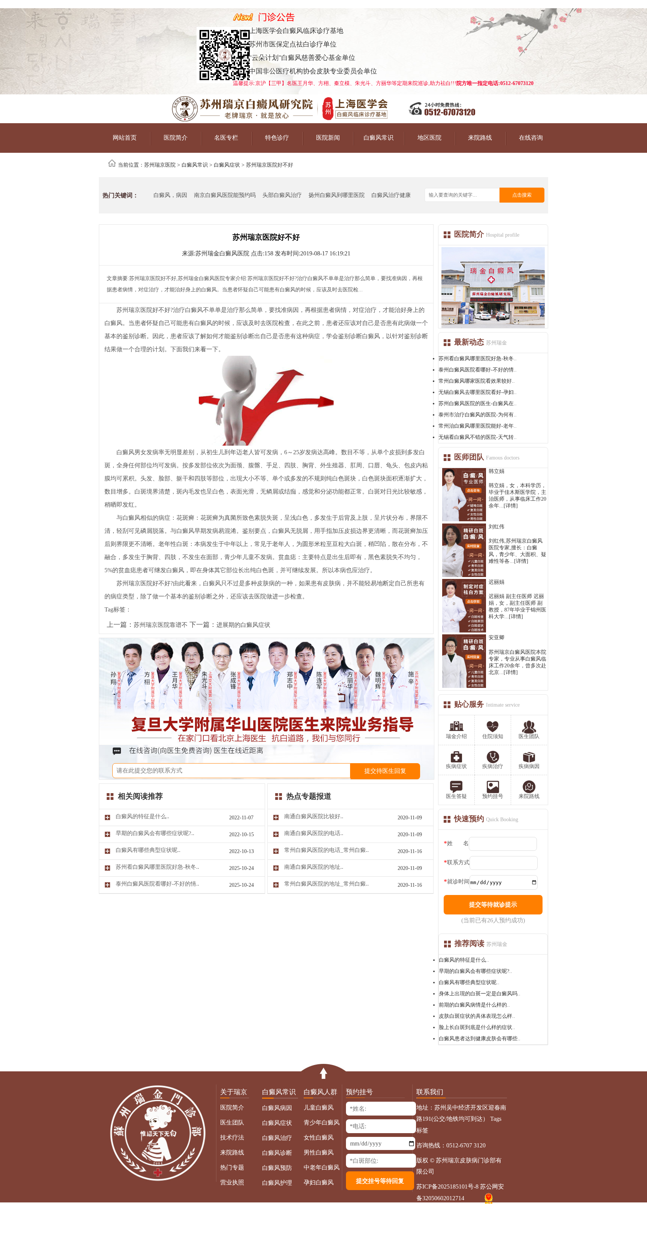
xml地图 (453, 1213)
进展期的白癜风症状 (243, 625)
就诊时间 (458, 881)
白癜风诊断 (277, 1153)
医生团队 (232, 1122)
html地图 (477, 1213)
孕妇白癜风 (319, 1182)
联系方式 (458, 862)
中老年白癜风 (322, 1167)
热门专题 (232, 1167)
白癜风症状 (227, 165)
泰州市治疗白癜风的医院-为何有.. (477, 415)
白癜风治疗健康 (391, 195)
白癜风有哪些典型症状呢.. (469, 982)
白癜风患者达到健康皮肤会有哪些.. (479, 1038)
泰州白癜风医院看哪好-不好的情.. (477, 370)
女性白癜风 (319, 1137)
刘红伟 (496, 527)
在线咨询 (531, 137)
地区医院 (429, 137)
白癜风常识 (379, 137)
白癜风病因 (277, 1108)
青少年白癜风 (322, 1122)
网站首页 (125, 137)
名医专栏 (226, 137)
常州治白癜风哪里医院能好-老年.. (477, 426)
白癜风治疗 (277, 1138)
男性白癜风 (319, 1152)
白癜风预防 (277, 1168)
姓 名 (458, 843)
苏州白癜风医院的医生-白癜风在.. (477, 403)
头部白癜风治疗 (282, 195)
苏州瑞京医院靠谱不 (161, 625)
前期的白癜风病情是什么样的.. (474, 1005)
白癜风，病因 (170, 195)
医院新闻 (328, 137)
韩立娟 (496, 471)
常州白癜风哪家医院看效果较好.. (476, 381)
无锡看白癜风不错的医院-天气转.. (477, 437)
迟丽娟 (496, 582)
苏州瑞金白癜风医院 (222, 253)
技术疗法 (232, 1137)
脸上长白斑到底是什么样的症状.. (477, 1027)
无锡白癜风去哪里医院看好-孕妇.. (477, 392)
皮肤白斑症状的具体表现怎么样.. (477, 1016)
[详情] (511, 506)
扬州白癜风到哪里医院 (337, 195)
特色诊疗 (277, 137)
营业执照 (232, 1182)
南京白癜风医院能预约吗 (225, 195)
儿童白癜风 (319, 1107)
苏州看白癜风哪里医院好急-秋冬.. (477, 358)
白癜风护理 (277, 1183)
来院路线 (480, 137)
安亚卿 (496, 637)
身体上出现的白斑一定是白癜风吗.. (479, 993)
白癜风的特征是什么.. (464, 960)
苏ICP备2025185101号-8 (447, 1186)
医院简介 (176, 137)
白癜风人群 (320, 1092)
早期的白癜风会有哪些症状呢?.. (475, 971)
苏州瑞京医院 (160, 165)
